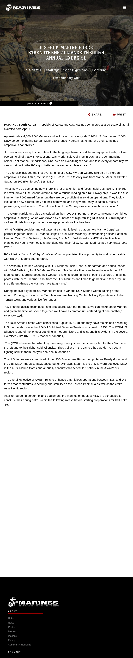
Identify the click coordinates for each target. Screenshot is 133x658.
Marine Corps (66, 602)
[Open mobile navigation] (124, 7)
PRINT (121, 114)
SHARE (96, 114)
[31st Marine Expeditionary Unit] (23, 7)
